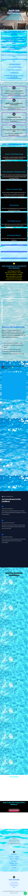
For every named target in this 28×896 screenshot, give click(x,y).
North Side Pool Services (8, 3)
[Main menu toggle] (24, 4)
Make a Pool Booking (14, 840)
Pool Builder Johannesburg (14, 843)
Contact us (14, 838)
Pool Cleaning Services (14, 841)
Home (14, 836)
